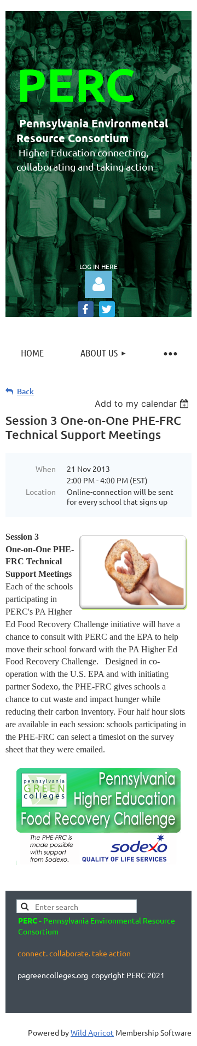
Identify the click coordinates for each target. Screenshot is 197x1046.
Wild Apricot (92, 1032)
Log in (98, 284)
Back (25, 391)
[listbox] (143, 403)
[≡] (170, 353)
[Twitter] (107, 309)
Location (41, 491)
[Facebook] (86, 309)
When (46, 469)
